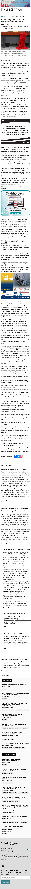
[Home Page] (11, 9)
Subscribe (5, 882)
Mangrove (7, 862)
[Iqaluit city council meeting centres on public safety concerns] (15, 40)
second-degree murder (10, 72)
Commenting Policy (7, 851)
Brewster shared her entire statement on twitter (15, 376)
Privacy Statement (7, 848)
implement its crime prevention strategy (13, 337)
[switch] (28, 849)
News (3, 17)
